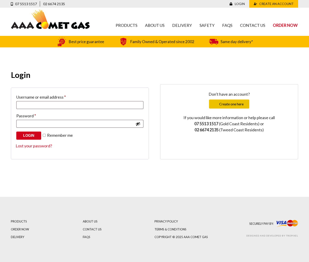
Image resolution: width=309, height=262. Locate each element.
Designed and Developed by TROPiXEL (272, 235)
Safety (207, 25)
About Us (154, 25)
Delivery (182, 25)
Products (126, 25)
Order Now (285, 25)
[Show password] (137, 123)
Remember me (59, 135)
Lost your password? (34, 145)
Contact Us (252, 25)
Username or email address (41, 97)
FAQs (227, 25)
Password (26, 115)
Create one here (231, 104)
